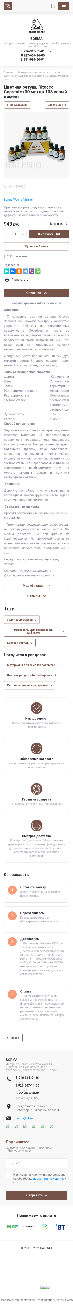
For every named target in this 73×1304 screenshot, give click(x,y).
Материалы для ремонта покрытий (39, 72)
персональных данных (49, 1178)
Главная (8, 72)
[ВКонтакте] (13, 271)
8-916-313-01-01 (33, 51)
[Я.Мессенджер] (6, 271)
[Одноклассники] (19, 271)
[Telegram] (25, 271)
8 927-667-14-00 (33, 55)
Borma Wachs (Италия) (19, 199)
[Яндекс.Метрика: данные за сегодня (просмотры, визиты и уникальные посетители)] (45, 1287)
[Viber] (31, 271)
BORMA (36, 39)
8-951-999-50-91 (33, 59)
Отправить (34, 1195)
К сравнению (18, 256)
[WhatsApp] (37, 271)
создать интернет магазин (17, 1299)
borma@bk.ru (24, 1118)
